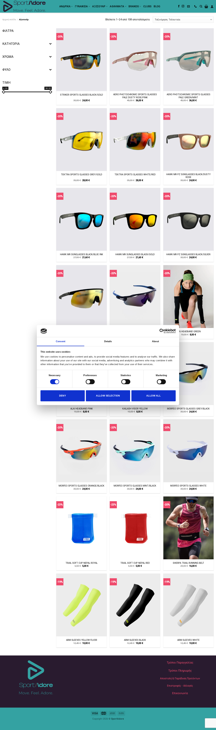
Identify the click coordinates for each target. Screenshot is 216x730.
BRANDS (134, 6)
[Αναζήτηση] (201, 6)
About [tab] (155, 341)
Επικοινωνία (180, 693)
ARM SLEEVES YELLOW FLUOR (81, 640)
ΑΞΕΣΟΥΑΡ (98, 6)
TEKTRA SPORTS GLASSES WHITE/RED (135, 174)
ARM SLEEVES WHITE (188, 640)
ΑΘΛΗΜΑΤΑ (117, 6)
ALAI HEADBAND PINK (81, 408)
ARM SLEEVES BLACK (135, 640)
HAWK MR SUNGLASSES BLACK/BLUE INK (81, 254)
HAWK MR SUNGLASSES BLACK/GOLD (135, 254)
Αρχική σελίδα (9, 19)
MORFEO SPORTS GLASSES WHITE (188, 485)
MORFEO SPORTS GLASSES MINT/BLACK (135, 485)
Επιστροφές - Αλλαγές (180, 685)
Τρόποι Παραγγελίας (180, 662)
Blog (157, 6)
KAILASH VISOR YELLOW (135, 408)
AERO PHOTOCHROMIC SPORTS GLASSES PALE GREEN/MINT (188, 96)
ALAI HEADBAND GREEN (188, 331)
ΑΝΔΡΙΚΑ (65, 6)
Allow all (153, 395)
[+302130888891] (195, 6)
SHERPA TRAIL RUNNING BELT (188, 563)
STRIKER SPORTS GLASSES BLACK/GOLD (81, 94)
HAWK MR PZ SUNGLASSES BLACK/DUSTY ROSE (188, 176)
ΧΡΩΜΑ (7, 57)
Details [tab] (108, 341)
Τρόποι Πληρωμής (180, 670)
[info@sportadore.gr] (189, 6)
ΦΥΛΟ (6, 70)
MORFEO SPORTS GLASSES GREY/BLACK (188, 408)
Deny (62, 395)
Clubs (147, 6)
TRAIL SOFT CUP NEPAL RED (135, 563)
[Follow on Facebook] (179, 6)
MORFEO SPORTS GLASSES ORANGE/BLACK (81, 485)
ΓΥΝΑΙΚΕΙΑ (81, 6)
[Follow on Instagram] (183, 6)
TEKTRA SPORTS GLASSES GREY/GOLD (81, 174)
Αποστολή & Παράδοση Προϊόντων (180, 678)
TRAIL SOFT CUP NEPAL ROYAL (81, 563)
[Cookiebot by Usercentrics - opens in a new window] (162, 331)
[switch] (90, 381)
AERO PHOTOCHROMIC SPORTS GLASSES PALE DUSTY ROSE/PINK (135, 96)
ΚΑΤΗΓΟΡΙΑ (11, 44)
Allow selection (108, 395)
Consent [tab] (60, 341)
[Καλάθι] (206, 6)
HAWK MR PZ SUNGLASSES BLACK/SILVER (188, 254)
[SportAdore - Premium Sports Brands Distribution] (28, 6)
